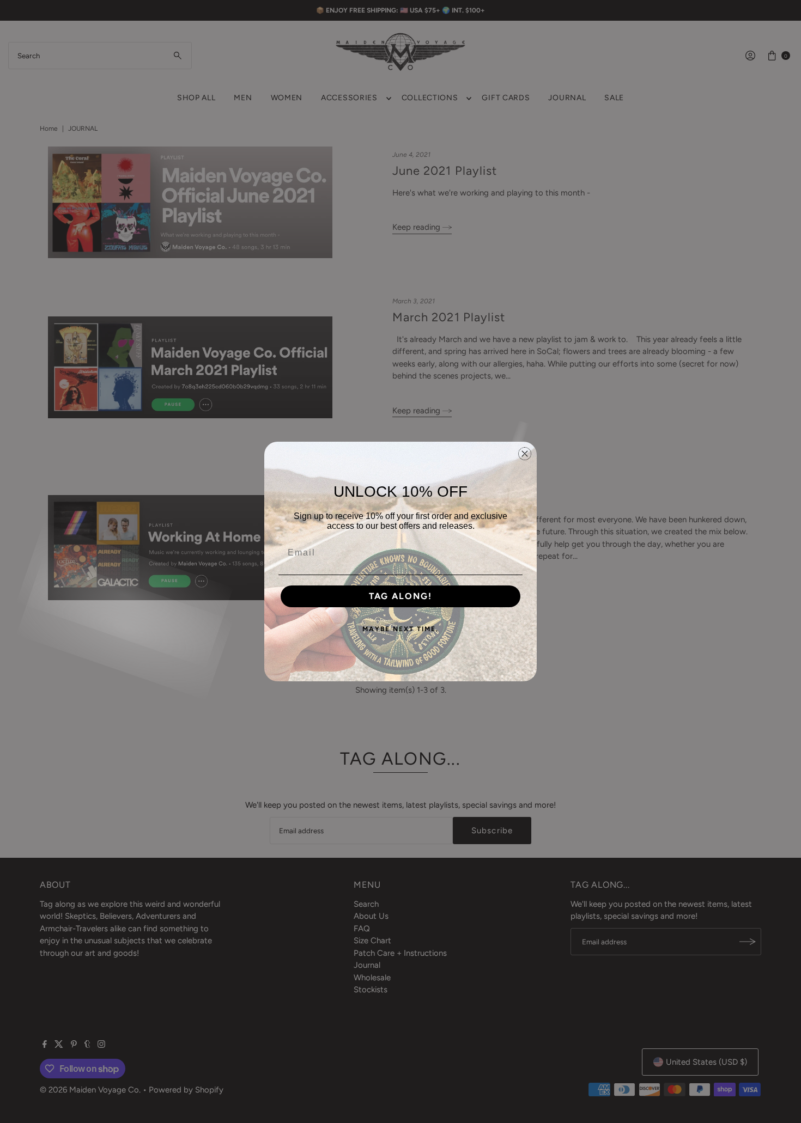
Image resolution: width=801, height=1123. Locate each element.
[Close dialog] (524, 453)
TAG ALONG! (400, 596)
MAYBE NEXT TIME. (400, 629)
